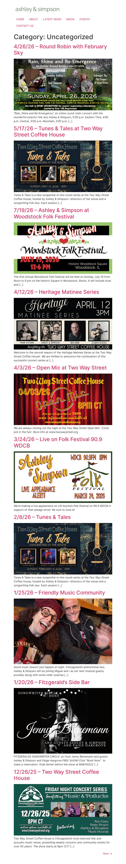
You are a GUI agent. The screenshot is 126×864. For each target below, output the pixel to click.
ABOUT (33, 19)
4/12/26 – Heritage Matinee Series (56, 292)
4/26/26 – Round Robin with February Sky (60, 49)
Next (107, 853)
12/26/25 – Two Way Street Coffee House (56, 775)
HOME (20, 19)
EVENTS (85, 19)
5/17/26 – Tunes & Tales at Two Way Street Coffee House (58, 131)
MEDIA (70, 19)
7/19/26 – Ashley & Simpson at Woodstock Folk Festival (51, 213)
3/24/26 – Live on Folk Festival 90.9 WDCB (58, 442)
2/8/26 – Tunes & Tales (42, 517)
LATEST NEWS (52, 19)
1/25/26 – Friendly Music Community (59, 592)
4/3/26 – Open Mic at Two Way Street (60, 367)
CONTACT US (24, 25)
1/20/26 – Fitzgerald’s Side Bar (52, 682)
